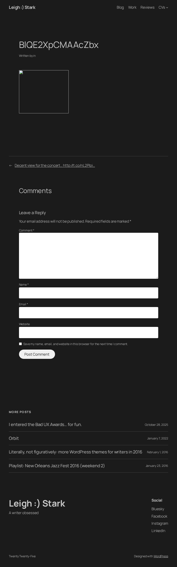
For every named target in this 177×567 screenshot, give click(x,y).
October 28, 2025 (156, 425)
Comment (26, 230)
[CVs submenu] (167, 7)
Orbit (14, 438)
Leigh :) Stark (22, 7)
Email (23, 304)
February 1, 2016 (157, 452)
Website (24, 324)
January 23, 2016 (157, 466)
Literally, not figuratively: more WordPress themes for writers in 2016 (75, 452)
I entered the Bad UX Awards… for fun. (45, 424)
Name (24, 284)
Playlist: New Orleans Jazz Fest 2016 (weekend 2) (57, 465)
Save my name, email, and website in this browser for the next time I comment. (75, 344)
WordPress (161, 556)
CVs (162, 7)
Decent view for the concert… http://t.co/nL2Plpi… (55, 165)
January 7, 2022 (157, 438)
